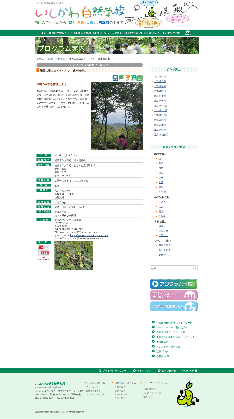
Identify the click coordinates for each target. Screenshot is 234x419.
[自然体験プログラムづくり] (142, 35)
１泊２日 (163, 230)
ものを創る (165, 249)
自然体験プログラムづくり (170, 332)
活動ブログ (162, 351)
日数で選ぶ (120, 398)
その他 (162, 192)
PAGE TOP (188, 370)
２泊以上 (163, 235)
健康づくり (165, 254)
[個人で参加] (82, 35)
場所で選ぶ (120, 390)
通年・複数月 (161, 134)
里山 (161, 172)
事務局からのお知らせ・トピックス (175, 337)
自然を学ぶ (165, 245)
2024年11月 (160, 110)
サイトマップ (144, 370)
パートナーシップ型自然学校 (172, 327)
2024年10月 (160, 105)
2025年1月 (160, 120)
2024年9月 (160, 100)
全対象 (162, 216)
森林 (161, 177)
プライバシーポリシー (114, 370)
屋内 (161, 187)
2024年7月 (160, 91)
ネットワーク (92, 386)
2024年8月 (160, 95)
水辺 (161, 167)
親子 (161, 211)
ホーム (40, 58)
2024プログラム (56, 58)
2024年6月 (160, 86)
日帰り (162, 225)
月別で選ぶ (120, 386)
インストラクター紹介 (168, 346)
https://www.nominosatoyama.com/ (89, 235)
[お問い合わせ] (171, 35)
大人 (161, 206)
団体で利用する (93, 390)
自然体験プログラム (125, 382)
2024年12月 (160, 115)
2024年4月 (160, 76)
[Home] (188, 35)
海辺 (161, 163)
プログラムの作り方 (95, 394)
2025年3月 (160, 129)
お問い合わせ (169, 370)
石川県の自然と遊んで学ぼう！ (50, 2)
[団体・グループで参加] (107, 35)
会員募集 (161, 356)
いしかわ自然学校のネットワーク (174, 322)
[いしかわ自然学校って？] (56, 35)
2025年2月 (160, 125)
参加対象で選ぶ (122, 394)
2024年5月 (160, 81)
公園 (161, 182)
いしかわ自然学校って (98, 382)
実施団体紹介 (163, 341)
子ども (162, 201)
